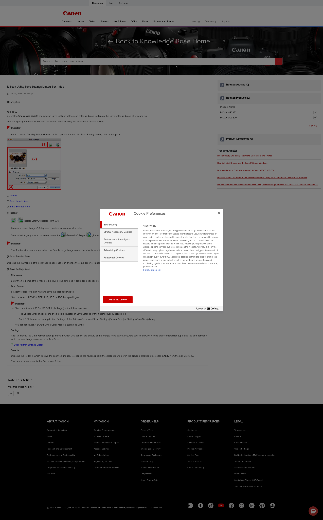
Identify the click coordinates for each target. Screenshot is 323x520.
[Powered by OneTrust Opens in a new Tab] (208, 309)
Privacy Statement (151, 270)
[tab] (119, 224)
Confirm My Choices (117, 299)
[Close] (219, 213)
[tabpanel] (181, 249)
